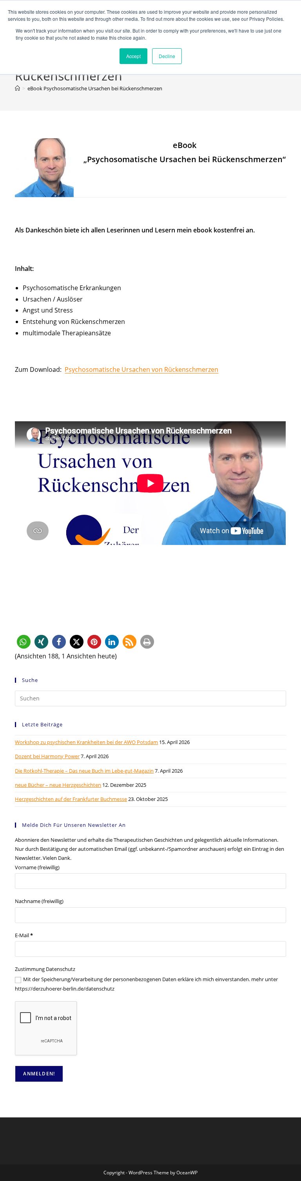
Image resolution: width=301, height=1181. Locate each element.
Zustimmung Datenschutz (45, 969)
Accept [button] (133, 56)
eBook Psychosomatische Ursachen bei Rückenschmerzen (94, 88)
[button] (24, 642)
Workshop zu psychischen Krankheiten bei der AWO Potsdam (86, 742)
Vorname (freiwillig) (37, 867)
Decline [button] (167, 56)
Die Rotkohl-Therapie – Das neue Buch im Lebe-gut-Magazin (84, 770)
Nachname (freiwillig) (39, 901)
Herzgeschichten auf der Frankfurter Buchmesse (71, 799)
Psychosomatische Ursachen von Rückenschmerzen (141, 369)
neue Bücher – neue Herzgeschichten (58, 784)
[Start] (17, 88)
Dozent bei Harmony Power (47, 756)
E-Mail (24, 935)
